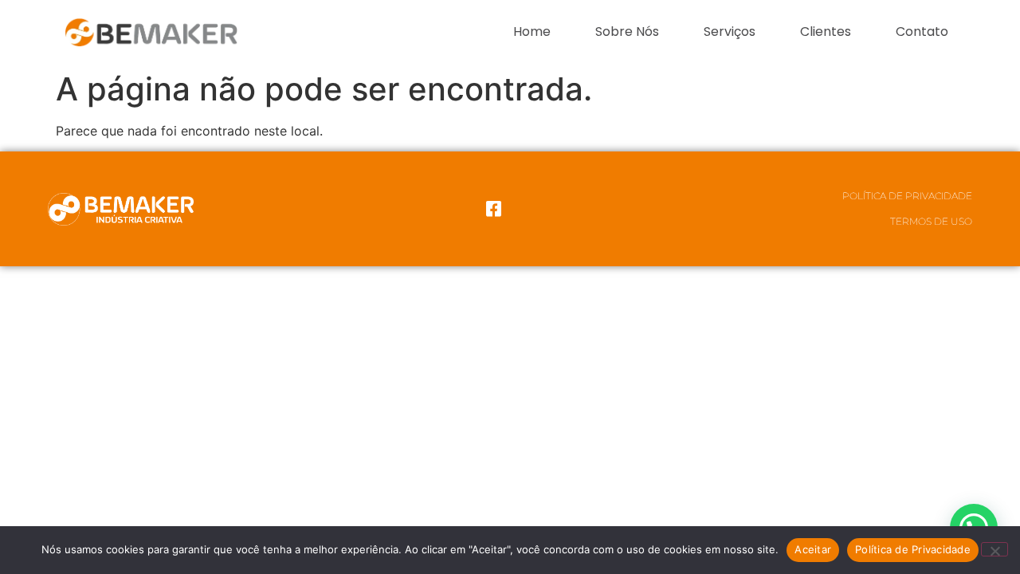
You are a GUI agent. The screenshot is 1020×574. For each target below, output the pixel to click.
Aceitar (812, 549)
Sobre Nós (627, 31)
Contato (922, 31)
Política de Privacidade (907, 196)
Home (532, 31)
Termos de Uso (931, 221)
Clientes (825, 31)
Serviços (729, 31)
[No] (994, 549)
